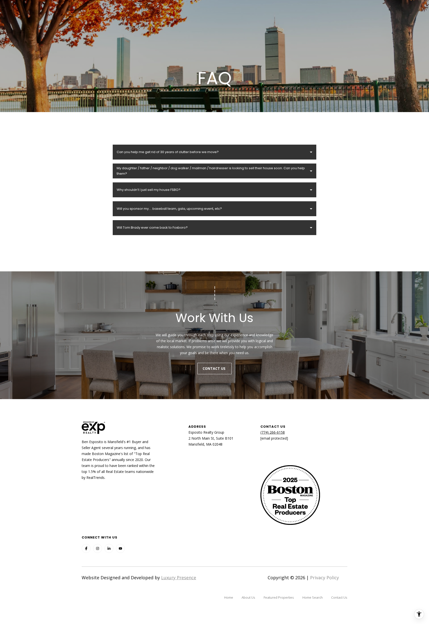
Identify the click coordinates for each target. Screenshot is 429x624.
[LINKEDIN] (109, 548)
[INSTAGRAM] (97, 548)
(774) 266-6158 (272, 432)
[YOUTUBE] (120, 548)
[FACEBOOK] (86, 548)
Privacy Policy (324, 578)
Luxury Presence (178, 578)
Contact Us (214, 368)
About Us (248, 597)
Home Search (312, 597)
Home (228, 597)
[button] (214, 152)
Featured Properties (279, 597)
